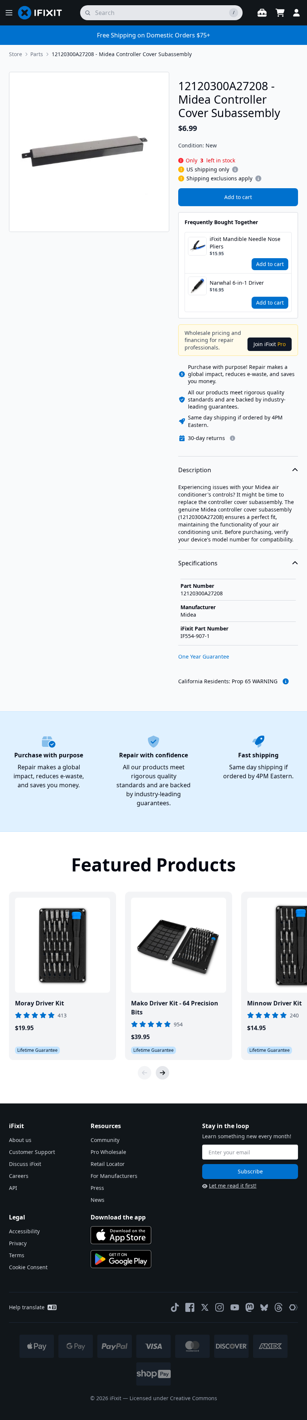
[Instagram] (219, 1307)
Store (15, 54)
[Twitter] (204, 1307)
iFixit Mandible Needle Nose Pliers (245, 242)
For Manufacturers (114, 1175)
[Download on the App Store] (121, 1235)
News (97, 1199)
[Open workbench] (262, 12)
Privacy (18, 1243)
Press (97, 1187)
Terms (16, 1255)
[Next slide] (162, 1072)
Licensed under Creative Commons (173, 1398)
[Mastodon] (249, 1307)
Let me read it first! (232, 1185)
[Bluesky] (264, 1307)
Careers (18, 1175)
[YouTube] (234, 1307)
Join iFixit (269, 344)
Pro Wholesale (108, 1151)
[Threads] (278, 1307)
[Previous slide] (144, 1072)
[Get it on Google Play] (121, 1259)
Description (194, 470)
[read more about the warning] (285, 681)
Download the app (118, 1217)
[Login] (297, 13)
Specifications (198, 563)
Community (105, 1139)
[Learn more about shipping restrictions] (235, 169)
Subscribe (250, 1171)
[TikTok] (174, 1307)
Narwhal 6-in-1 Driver (237, 282)
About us (20, 1139)
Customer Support (32, 1151)
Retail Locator (108, 1163)
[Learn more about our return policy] (232, 438)
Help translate (27, 1307)
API (13, 1187)
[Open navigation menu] (8, 12)
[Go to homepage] (43, 12)
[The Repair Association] (293, 1307)
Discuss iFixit (25, 1163)
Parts (36, 54)
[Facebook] (189, 1307)
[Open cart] (280, 12)
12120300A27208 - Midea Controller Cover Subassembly (122, 54)
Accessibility (24, 1231)
